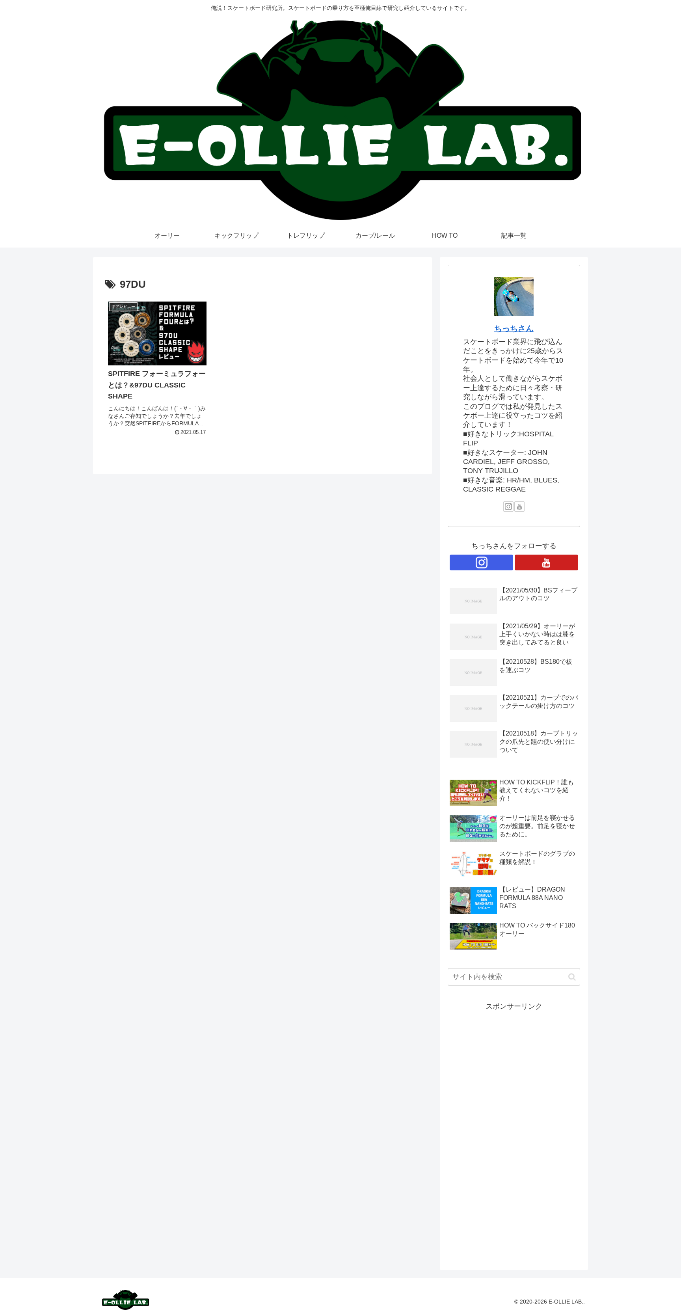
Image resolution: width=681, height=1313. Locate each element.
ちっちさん (514, 328)
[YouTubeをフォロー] (519, 506)
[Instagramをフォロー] (508, 506)
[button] (572, 976)
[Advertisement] (514, 1131)
